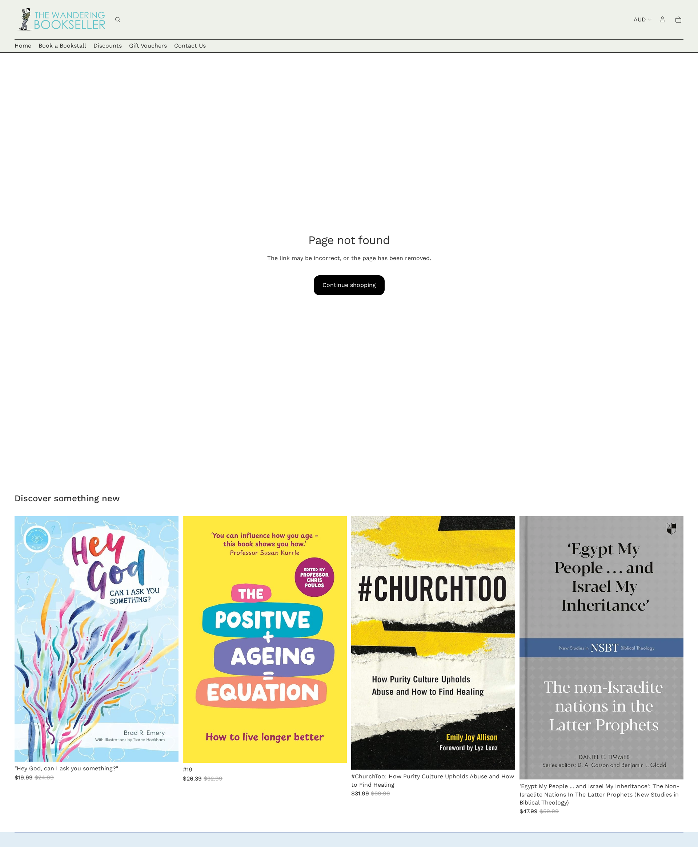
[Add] (167, 750)
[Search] (118, 20)
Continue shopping (349, 284)
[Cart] (678, 20)
